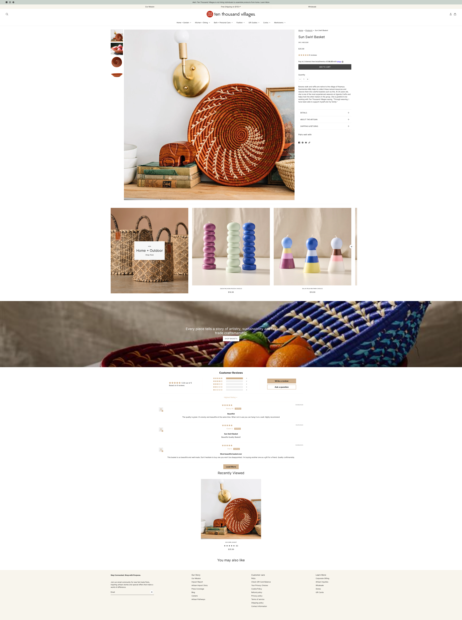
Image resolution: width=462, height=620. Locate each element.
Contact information (259, 606)
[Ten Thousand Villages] (231, 14)
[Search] (7, 14)
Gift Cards (320, 592)
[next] (351, 247)
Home (300, 30)
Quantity (301, 75)
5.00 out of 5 (187, 383)
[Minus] (300, 79)
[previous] (111, 250)
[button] (303, 55)
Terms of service (257, 599)
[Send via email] (306, 142)
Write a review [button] (282, 381)
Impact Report (197, 582)
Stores (318, 589)
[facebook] (6, 2)
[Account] (450, 14)
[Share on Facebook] (299, 142)
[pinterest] (13, 2)
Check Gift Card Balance (261, 582)
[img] (227, 405)
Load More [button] (231, 467)
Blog (193, 592)
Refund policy (256, 592)
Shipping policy (257, 603)
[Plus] (307, 79)
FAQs (253, 578)
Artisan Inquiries (322, 582)
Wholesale (320, 585)
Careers (195, 596)
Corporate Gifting (322, 578)
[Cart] (455, 14)
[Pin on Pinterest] (302, 142)
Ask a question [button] (282, 387)
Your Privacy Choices (259, 585)
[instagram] (10, 2)
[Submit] (152, 592)
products (308, 30)
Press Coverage (198, 589)
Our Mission (196, 578)
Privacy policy (256, 596)
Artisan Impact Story (200, 585)
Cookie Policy (256, 589)
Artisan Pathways (198, 599)
